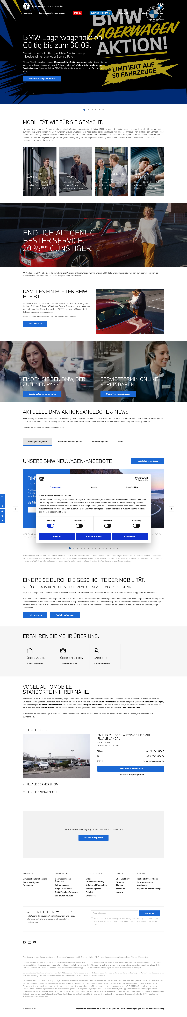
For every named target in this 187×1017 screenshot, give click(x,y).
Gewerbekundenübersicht (35, 878)
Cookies (104, 1008)
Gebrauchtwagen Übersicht (63, 880)
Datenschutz (93, 1008)
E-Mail (100, 761)
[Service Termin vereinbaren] (2, 496)
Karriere (119, 892)
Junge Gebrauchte (63, 888)
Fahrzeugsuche (62, 885)
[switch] (79, 526)
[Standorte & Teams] (2, 506)
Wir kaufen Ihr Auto (64, 895)
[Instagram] (29, 942)
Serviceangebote (93, 888)
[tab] (37, 442)
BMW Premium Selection (66, 892)
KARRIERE (100, 658)
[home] (42, 6)
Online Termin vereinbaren (131, 768)
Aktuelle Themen (120, 883)
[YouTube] (34, 942)
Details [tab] (93, 487)
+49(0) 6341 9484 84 (154, 756)
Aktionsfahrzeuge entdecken (42, 78)
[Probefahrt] (2, 515)
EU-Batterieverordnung (153, 1008)
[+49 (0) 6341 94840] (2, 501)
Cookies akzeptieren (93, 837)
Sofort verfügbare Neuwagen (31, 883)
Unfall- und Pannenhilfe (96, 885)
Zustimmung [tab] (55, 487)
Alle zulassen (130, 536)
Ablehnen (57, 536)
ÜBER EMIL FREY (71, 658)
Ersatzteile (91, 895)
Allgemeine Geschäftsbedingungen (125, 1008)
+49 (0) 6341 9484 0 (155, 751)
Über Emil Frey (123, 878)
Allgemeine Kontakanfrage (149, 888)
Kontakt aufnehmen (65, 615)
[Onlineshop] (2, 520)
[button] (27, 13)
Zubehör (89, 892)
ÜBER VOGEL (36, 658)
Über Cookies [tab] (132, 487)
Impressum (81, 1008)
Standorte (120, 888)
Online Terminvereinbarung (95, 880)
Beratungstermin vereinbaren (145, 883)
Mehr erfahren (35, 323)
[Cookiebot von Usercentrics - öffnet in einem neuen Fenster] (137, 479)
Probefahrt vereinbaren (147, 461)
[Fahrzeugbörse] (2, 511)
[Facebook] (24, 942)
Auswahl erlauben (93, 536)
